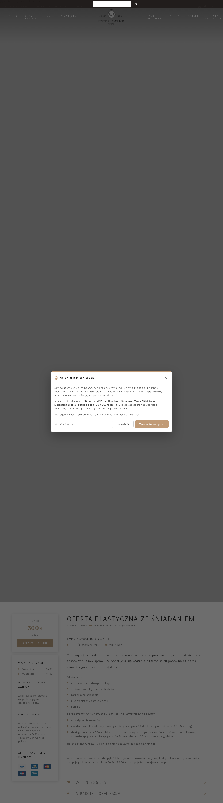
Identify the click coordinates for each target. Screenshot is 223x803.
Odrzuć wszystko (63, 423)
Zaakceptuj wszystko (151, 423)
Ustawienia (123, 423)
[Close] (136, 4)
